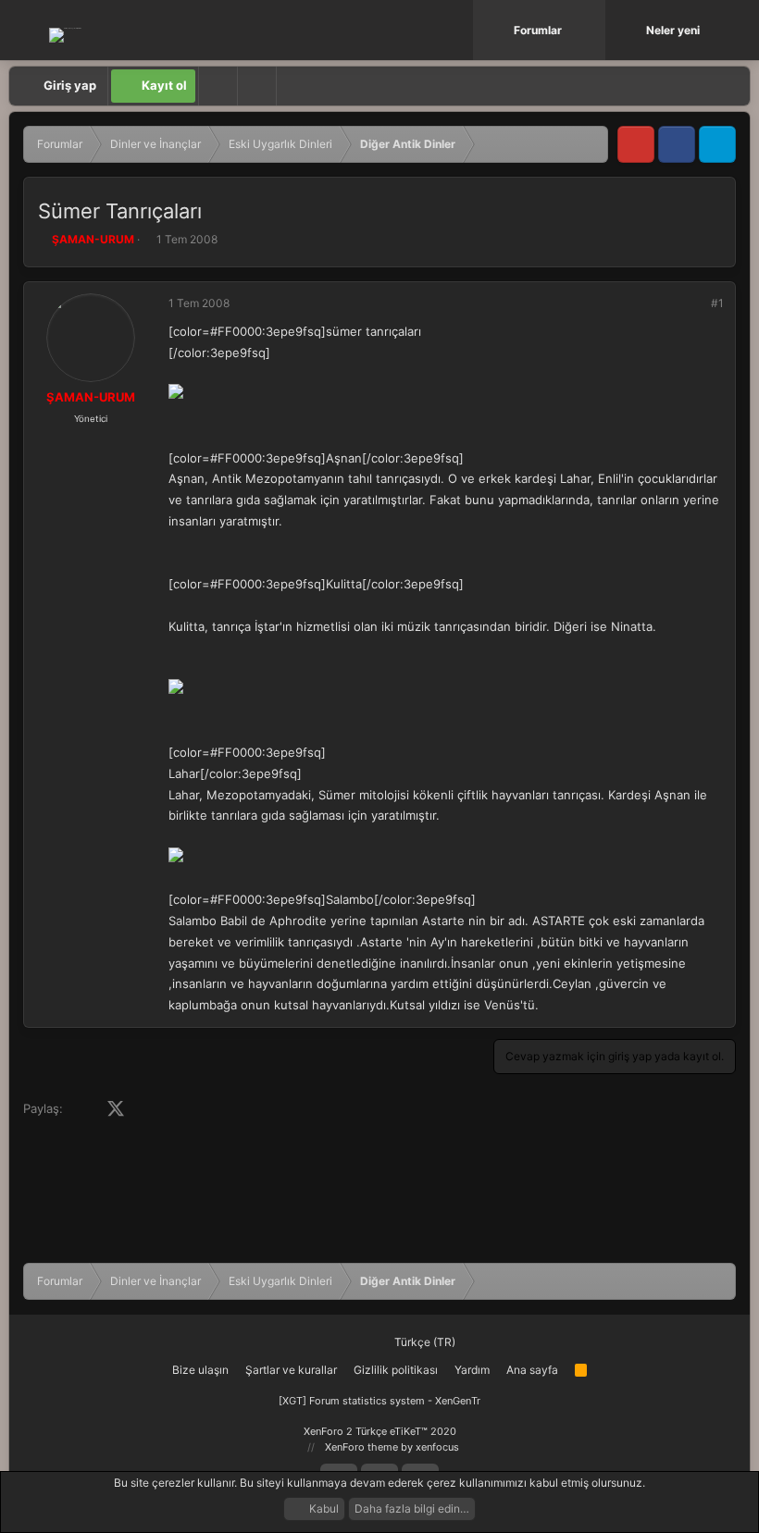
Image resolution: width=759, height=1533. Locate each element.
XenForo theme (361, 1446)
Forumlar (538, 30)
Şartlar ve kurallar (291, 1370)
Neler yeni (673, 30)
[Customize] (217, 86)
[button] (593, 30)
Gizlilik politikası (396, 1370)
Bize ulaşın (200, 1370)
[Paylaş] (692, 303)
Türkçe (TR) (423, 1342)
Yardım (472, 1370)
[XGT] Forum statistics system (379, 1400)
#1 (717, 303)
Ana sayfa (532, 1370)
